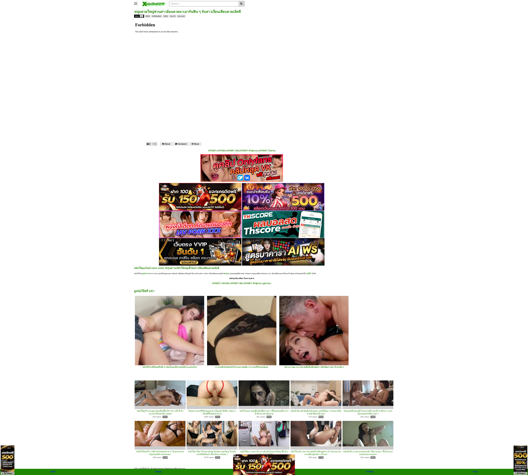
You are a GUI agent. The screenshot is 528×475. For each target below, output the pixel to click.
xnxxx (226, 273)
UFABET (212, 150)
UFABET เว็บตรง (266, 150)
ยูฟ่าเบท (266, 283)
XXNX (166, 16)
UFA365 (221, 150)
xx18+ (308, 273)
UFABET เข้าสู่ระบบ (249, 150)
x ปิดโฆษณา (7, 473)
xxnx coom (181, 16)
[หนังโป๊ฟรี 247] (153, 3)
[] (241, 3)
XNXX (139, 16)
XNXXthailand (156, 16)
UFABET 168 (232, 150)
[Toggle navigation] (136, 3)
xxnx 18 (172, 16)
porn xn (146, 273)
